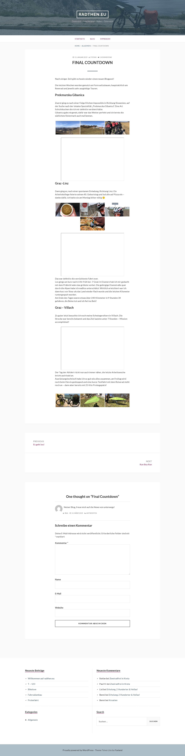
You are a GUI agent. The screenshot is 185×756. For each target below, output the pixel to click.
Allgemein (33, 720)
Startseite (80, 39)
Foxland (118, 750)
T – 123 (31, 684)
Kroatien (113, 700)
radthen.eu (93, 14)
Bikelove (32, 689)
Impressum (105, 39)
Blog (92, 39)
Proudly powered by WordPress (78, 750)
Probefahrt (33, 700)
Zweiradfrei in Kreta (119, 678)
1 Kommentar (106, 57)
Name (58, 579)
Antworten (91, 513)
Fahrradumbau (35, 694)
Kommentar (61, 543)
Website (59, 607)
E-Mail (58, 593)
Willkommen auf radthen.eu (41, 678)
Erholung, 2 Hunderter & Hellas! (122, 689)
